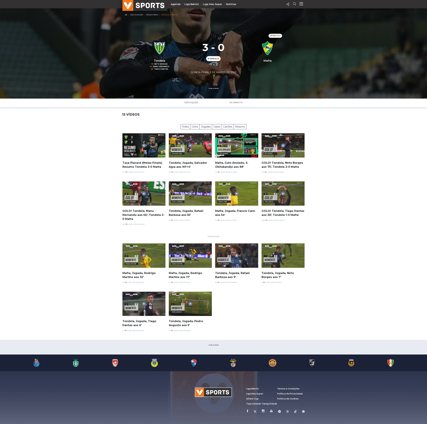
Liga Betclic (191, 4)
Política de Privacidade (290, 393)
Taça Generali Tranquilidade (261, 403)
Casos (217, 126)
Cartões (227, 126)
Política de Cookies (288, 398)
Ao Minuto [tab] (236, 102)
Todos (185, 126)
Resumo (240, 126)
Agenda (175, 4)
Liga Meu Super (212, 4)
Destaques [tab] (191, 102)
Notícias (231, 4)
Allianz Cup (252, 398)
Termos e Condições (288, 388)
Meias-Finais (152, 15)
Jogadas (206, 126)
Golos (195, 126)
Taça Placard (136, 15)
